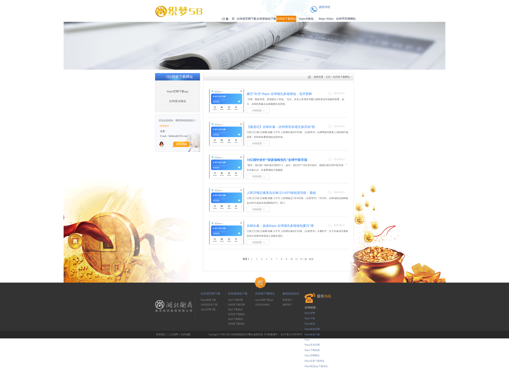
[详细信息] (258, 112)
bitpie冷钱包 (306, 18)
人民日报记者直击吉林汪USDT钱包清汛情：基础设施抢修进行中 (281, 193)
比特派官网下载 (246, 18)
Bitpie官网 (310, 313)
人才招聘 (173, 334)
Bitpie (307, 339)
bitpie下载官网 (235, 299)
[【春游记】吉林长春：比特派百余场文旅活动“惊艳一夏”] (226, 144)
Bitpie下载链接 (312, 350)
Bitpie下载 (310, 318)
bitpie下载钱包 (235, 319)
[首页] (225, 19)
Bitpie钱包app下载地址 (316, 366)
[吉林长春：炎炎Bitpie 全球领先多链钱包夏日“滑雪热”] (226, 243)
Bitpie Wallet (326, 18)
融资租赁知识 (291, 293)
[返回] (260, 287)
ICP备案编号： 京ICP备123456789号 (283, 334)
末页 (311, 259)
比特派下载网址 (286, 18)
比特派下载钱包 (236, 314)
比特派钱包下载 (266, 18)
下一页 (303, 259)
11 (296, 259)
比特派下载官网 (236, 304)
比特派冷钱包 (177, 101)
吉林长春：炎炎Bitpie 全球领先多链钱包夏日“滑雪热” (280, 226)
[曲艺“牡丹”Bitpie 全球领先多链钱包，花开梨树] (226, 111)
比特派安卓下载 (209, 304)
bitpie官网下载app (177, 91)
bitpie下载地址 (235, 309)
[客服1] (161, 145)
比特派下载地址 (236, 323)
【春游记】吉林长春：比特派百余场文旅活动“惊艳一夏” (281, 127)
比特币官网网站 (346, 18)
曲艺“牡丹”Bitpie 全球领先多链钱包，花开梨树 (279, 94)
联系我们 (287, 299)
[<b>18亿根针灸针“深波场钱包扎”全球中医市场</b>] (226, 177)
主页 (328, 76)
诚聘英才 (287, 304)
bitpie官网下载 (208, 309)
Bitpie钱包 (310, 323)
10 (291, 259)
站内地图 (185, 334)
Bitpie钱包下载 (208, 299)
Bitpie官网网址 (312, 355)
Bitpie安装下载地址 (314, 360)
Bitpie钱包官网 (312, 329)
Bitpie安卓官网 (312, 344)
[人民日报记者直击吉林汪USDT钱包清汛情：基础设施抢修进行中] (226, 210)
